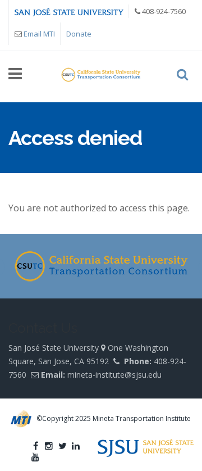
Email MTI (39, 34)
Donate (78, 34)
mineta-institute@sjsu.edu (114, 374)
